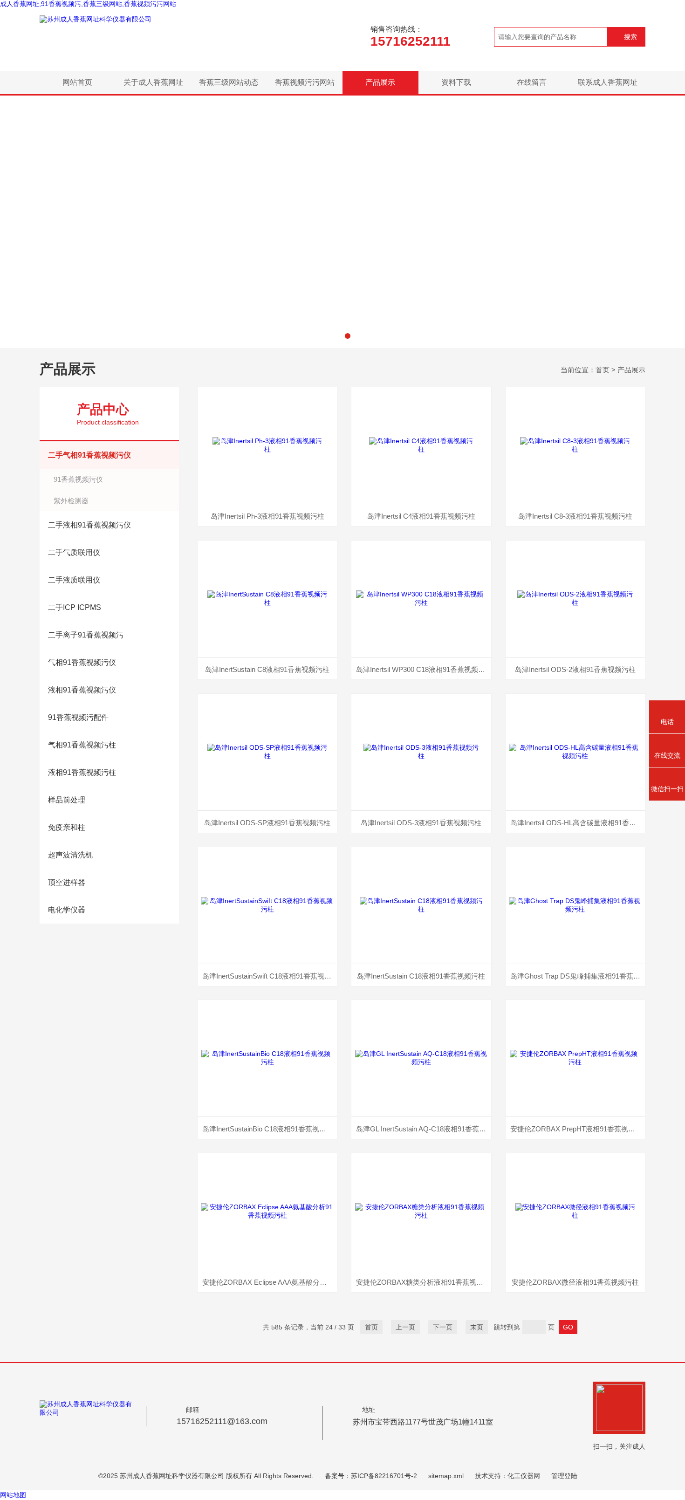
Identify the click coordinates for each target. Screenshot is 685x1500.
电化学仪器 (66, 910)
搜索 (630, 37)
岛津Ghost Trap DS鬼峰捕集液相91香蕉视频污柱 (577, 976)
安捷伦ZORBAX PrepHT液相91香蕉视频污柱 (577, 1129)
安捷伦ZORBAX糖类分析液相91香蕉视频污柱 (423, 1282)
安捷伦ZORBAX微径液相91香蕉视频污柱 (575, 1282)
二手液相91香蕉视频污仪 (89, 525)
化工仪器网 (523, 1475)
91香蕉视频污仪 (78, 479)
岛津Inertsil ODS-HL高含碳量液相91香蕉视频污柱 (577, 823)
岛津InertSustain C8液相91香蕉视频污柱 (267, 669)
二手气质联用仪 (74, 552)
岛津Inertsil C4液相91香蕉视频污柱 (421, 516)
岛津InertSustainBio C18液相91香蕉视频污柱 (269, 1129)
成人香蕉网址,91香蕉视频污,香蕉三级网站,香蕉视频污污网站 (88, 3)
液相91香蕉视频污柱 (82, 772)
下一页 (442, 1327)
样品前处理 (66, 800)
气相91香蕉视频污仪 (82, 662)
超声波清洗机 (70, 855)
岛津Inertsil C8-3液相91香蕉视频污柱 (575, 516)
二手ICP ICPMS (74, 607)
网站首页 (77, 82)
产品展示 (380, 82)
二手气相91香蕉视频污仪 (89, 455)
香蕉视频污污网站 (305, 82)
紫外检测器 (71, 501)
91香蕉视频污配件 (78, 717)
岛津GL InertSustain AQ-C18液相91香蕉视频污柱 (423, 1129)
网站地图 (13, 1495)
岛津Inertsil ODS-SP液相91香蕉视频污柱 (267, 823)
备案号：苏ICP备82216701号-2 (371, 1475)
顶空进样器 (66, 882)
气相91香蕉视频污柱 (82, 745)
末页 (476, 1327)
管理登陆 (564, 1475)
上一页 (405, 1327)
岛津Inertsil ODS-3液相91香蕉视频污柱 (421, 823)
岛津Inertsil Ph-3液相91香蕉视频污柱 (267, 516)
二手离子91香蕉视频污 (85, 635)
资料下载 (456, 82)
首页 (603, 370)
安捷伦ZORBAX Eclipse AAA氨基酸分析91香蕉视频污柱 (269, 1282)
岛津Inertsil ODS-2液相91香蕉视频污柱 (575, 669)
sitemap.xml (446, 1475)
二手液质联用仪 (74, 580)
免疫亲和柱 (66, 827)
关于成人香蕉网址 (153, 82)
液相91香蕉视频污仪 (82, 690)
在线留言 (532, 82)
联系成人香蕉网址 (607, 82)
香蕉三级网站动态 (229, 82)
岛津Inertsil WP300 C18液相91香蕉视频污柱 (423, 669)
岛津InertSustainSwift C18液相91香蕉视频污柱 (269, 976)
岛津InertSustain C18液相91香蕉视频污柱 (421, 976)
